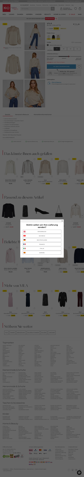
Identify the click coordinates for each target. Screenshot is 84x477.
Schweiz (42, 235)
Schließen (62, 221)
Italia (42, 248)
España (42, 252)
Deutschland (42, 240)
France (42, 244)
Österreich (42, 231)
